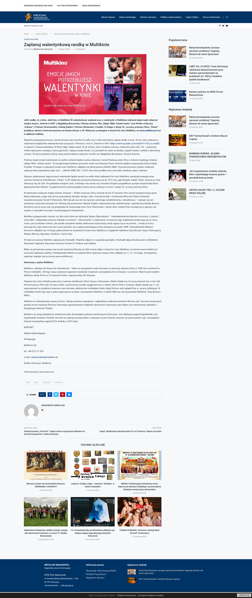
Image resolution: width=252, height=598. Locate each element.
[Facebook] (220, 26)
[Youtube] (227, 26)
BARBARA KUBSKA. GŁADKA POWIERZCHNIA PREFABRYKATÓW (207, 155)
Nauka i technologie (127, 17)
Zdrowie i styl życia (148, 17)
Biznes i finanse (108, 17)
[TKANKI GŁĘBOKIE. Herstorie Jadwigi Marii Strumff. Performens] (139, 511)
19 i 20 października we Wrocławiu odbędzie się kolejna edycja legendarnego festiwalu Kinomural (93, 533)
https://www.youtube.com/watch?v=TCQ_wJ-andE (135, 143)
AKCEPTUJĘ (244, 595)
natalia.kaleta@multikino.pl (44, 357)
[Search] (227, 17)
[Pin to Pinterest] (62, 394)
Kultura (46, 382)
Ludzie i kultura (192, 17)
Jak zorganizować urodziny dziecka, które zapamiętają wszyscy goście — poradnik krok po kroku (208, 174)
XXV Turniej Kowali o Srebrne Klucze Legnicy (208, 137)
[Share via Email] (69, 394)
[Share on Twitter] (56, 394)
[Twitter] (223, 26)
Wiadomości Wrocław (43, 49)
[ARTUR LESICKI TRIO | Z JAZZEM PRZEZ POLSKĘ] (177, 194)
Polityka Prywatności (67, 6)
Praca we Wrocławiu (211, 17)
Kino (36, 382)
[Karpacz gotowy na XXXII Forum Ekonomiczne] (177, 96)
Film (27, 382)
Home (26, 34)
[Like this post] (43, 394)
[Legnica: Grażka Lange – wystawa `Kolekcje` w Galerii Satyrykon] (93, 465)
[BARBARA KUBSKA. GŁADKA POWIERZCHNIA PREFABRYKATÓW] (177, 158)
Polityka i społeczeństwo (171, 17)
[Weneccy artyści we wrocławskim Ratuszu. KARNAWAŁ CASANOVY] (46, 465)
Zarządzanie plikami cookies (150, 595)
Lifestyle (59, 382)
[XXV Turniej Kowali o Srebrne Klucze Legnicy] (177, 140)
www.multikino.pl (147, 130)
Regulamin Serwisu (91, 6)
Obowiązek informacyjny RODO (38, 6)
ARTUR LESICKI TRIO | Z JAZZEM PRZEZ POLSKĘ (206, 192)
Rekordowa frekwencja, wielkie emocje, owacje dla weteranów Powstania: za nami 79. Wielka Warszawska (46, 533)
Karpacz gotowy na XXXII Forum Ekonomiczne (206, 93)
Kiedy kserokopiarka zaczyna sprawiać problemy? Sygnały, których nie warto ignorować (204, 51)
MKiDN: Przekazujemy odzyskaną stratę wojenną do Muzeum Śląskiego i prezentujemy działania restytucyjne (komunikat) (139, 486)
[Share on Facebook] (50, 394)
